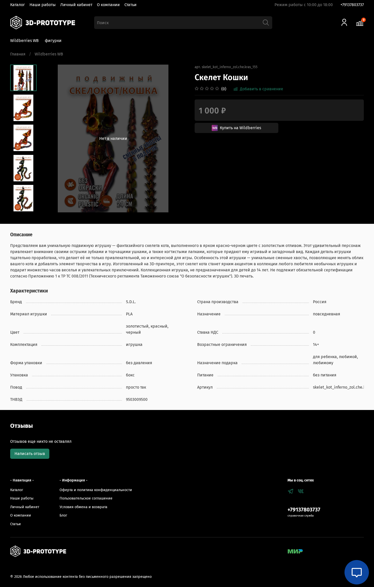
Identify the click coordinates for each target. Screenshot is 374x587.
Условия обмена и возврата (83, 507)
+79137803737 (352, 4)
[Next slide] (177, 139)
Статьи (130, 4)
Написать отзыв (30, 453)
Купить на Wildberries (240, 127)
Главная (17, 54)
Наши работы (43, 4)
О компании (108, 4)
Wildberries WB (24, 40)
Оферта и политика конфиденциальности (96, 490)
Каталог (17, 4)
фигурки (53, 40)
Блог (63, 515)
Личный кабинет (76, 4)
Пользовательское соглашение (86, 498)
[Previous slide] (49, 139)
